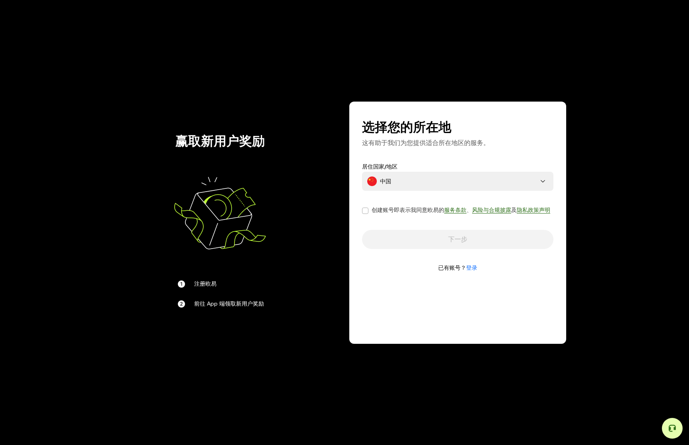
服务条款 (455, 210)
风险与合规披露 (491, 210)
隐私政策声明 (533, 210)
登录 (471, 268)
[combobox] (457, 181)
